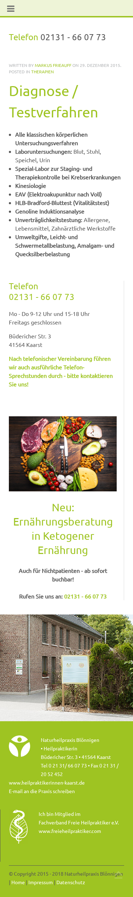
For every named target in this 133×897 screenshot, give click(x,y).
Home (18, 882)
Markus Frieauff (53, 65)
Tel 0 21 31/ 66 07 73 (64, 765)
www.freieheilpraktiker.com (70, 831)
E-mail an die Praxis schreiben (42, 791)
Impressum (40, 882)
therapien (42, 71)
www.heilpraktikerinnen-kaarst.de (47, 782)
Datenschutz (70, 882)
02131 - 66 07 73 (41, 296)
